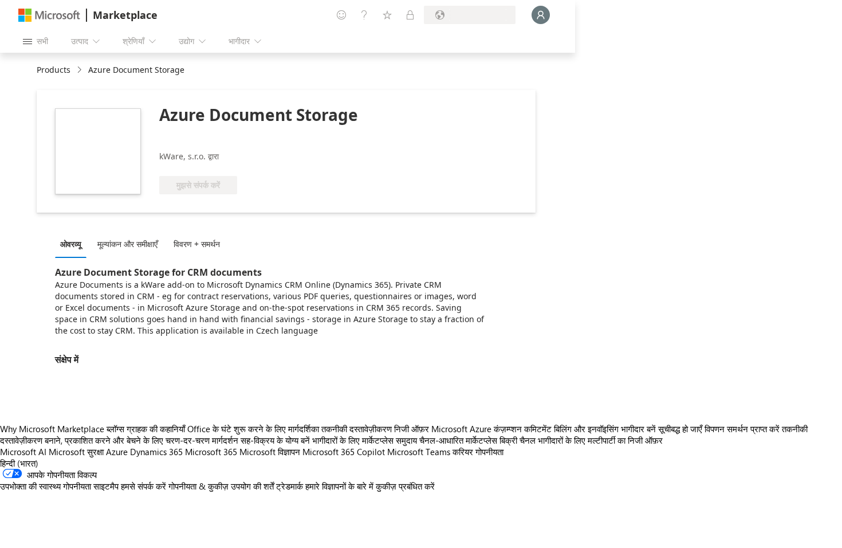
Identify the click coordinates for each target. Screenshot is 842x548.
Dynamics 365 (156, 451)
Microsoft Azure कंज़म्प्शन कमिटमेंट (492, 429)
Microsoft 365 (211, 451)
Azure (117, 451)
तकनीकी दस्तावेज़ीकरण (356, 429)
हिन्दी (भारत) (19, 463)
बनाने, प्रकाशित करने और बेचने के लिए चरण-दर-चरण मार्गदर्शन (141, 440)
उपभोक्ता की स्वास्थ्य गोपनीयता (45, 486)
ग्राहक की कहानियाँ (156, 429)
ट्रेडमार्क (289, 486)
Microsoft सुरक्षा (76, 451)
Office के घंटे (209, 429)
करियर (463, 451)
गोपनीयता (489, 451)
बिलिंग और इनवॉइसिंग (586, 429)
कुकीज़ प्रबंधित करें (405, 486)
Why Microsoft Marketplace (52, 429)
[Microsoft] (49, 15)
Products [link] (53, 69)
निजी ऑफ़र (411, 429)
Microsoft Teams (418, 451)
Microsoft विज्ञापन (269, 451)
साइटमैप (106, 486)
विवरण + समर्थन (197, 243)
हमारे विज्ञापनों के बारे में (339, 486)
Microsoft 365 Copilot (343, 451)
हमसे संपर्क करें (143, 486)
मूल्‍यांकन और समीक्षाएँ (127, 243)
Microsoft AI (23, 451)
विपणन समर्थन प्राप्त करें (742, 429)
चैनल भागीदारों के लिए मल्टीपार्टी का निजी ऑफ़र (591, 440)
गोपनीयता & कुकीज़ (198, 486)
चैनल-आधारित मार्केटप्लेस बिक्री (468, 440)
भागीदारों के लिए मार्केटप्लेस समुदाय (364, 440)
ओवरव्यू (70, 243)
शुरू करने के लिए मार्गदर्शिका (276, 429)
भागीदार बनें (638, 429)
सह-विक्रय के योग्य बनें (275, 440)
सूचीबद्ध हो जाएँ (680, 429)
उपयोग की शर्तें (252, 486)
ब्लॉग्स (115, 429)
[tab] (73, 243)
